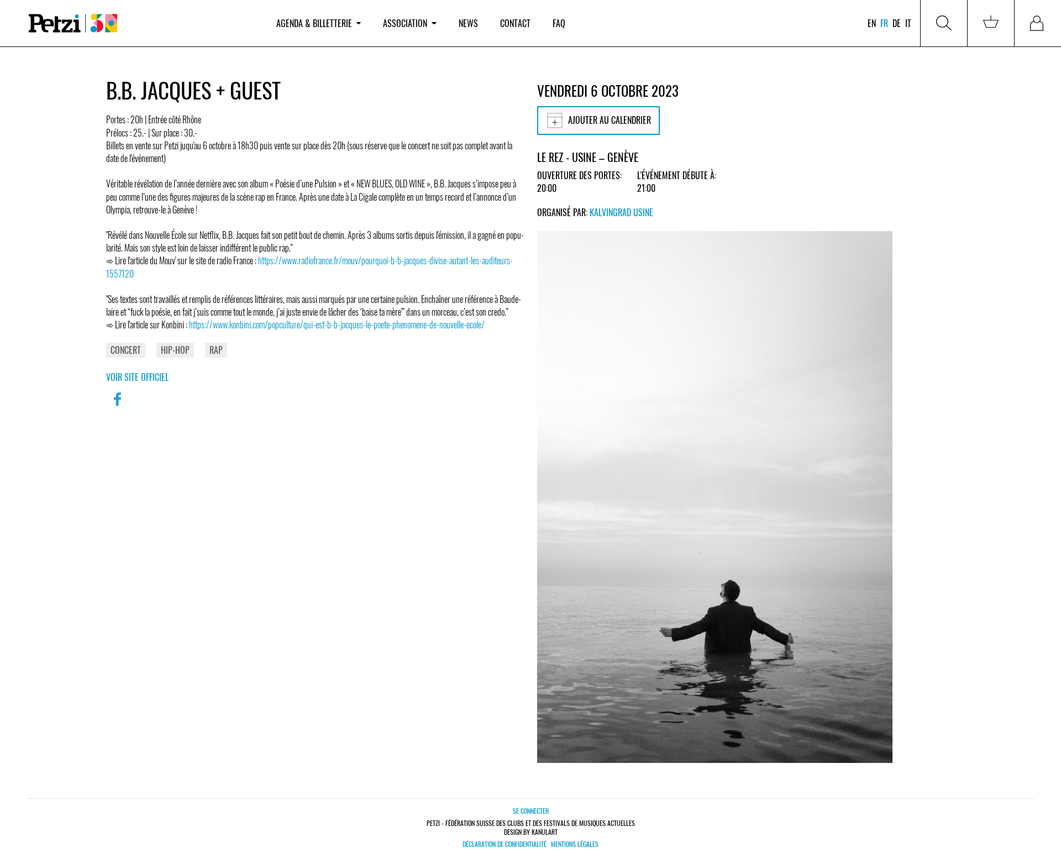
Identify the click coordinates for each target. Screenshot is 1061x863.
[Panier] (991, 23)
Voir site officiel (137, 377)
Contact (515, 23)
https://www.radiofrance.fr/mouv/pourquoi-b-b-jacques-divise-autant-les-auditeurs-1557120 (309, 267)
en (872, 23)
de (896, 23)
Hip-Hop (175, 350)
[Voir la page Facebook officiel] (117, 406)
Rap (216, 350)
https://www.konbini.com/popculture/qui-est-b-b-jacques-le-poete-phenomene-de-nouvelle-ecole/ (337, 324)
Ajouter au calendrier (609, 120)
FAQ (559, 23)
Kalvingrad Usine (621, 212)
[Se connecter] (1038, 23)
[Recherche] (944, 23)
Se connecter (531, 810)
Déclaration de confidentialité (505, 844)
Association (405, 23)
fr (884, 23)
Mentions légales (574, 844)
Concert (126, 350)
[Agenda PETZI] (141, 23)
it (908, 23)
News (468, 23)
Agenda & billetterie (314, 23)
